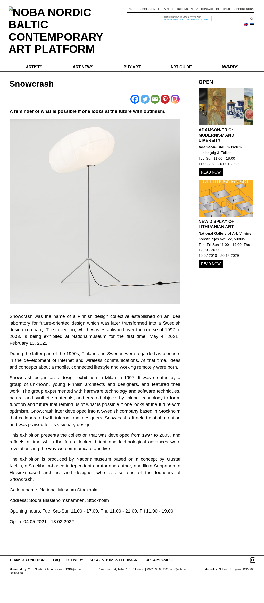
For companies (158, 560)
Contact (207, 8)
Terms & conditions (28, 560)
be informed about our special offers (186, 20)
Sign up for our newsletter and (182, 17)
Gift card (223, 8)
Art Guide (181, 67)
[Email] (155, 99)
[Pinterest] (165, 99)
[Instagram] (175, 99)
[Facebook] (134, 99)
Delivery (74, 560)
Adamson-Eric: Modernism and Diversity (216, 135)
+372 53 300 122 (157, 569)
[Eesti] (252, 24)
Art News (83, 67)
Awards (229, 67)
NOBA (194, 8)
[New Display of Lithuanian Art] (226, 198)
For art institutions (173, 8)
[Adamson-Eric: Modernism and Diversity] (226, 106)
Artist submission (142, 8)
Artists (34, 67)
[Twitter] (145, 99)
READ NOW (211, 172)
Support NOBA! (243, 8)
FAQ (56, 560)
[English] (246, 24)
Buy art (132, 67)
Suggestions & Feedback (113, 560)
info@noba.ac (178, 569)
